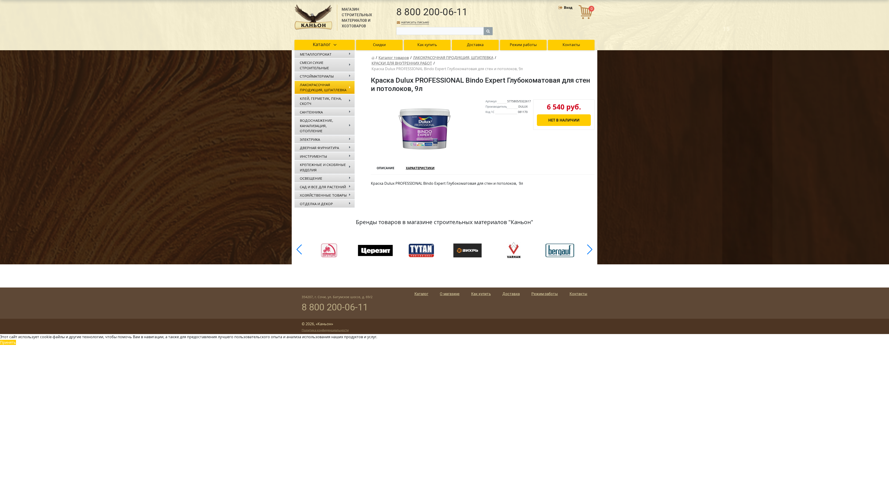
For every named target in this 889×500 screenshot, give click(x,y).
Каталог (421, 294)
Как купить (481, 294)
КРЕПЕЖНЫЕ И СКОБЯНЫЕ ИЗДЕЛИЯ (323, 167)
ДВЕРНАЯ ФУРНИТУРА (319, 147)
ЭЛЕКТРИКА (310, 139)
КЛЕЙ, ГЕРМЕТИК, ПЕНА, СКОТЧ (321, 101)
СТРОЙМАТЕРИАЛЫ (317, 76)
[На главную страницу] (373, 57)
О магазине (450, 294)
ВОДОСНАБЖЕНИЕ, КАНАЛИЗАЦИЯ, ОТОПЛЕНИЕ (316, 125)
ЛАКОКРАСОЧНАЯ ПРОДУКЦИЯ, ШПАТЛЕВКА (323, 87)
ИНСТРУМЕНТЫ (313, 156)
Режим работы (544, 294)
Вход (568, 8)
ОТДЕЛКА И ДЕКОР (316, 203)
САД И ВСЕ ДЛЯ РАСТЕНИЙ (323, 186)
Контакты (578, 294)
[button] (299, 249)
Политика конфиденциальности (325, 330)
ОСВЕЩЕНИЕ (311, 178)
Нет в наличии (563, 120)
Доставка (511, 294)
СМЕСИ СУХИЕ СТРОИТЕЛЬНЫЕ (314, 65)
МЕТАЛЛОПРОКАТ (316, 54)
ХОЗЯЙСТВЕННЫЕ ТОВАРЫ (323, 195)
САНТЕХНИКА (311, 112)
